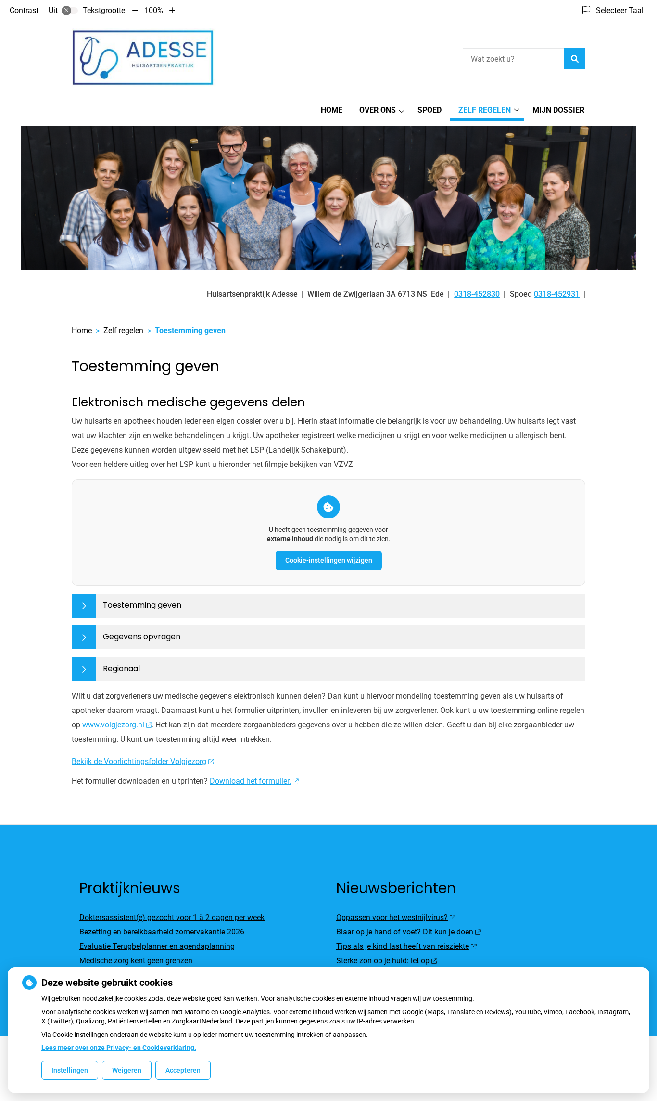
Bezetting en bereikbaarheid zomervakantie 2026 (161, 931)
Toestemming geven (142, 604)
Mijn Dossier (558, 110)
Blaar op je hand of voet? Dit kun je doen (404, 931)
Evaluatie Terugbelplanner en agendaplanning (157, 946)
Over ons (377, 110)
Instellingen (69, 1070)
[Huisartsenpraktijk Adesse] (144, 57)
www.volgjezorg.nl (113, 724)
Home (331, 110)
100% (153, 10)
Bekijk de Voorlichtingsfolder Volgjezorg (139, 761)
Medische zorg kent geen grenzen (135, 960)
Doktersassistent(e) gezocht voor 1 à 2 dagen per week (172, 917)
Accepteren (183, 1070)
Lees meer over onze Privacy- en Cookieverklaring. (118, 1047)
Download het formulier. (250, 781)
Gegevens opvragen (141, 636)
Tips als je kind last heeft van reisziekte (402, 946)
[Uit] (70, 10)
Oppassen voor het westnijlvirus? (392, 917)
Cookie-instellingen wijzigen (328, 560)
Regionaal (121, 668)
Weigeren (126, 1070)
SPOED (429, 110)
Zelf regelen (484, 110)
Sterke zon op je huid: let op (383, 960)
